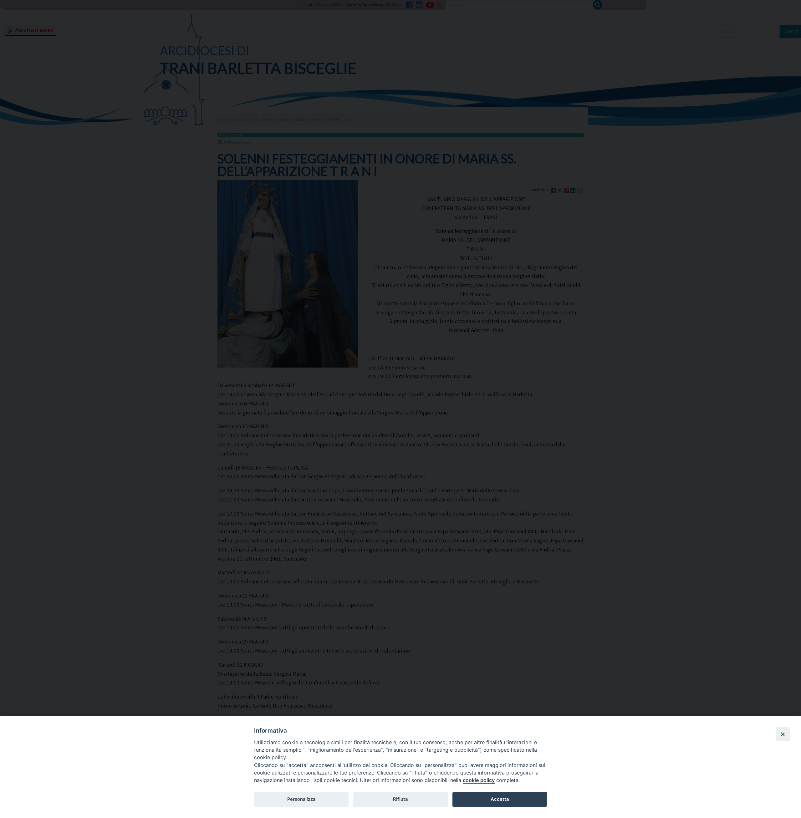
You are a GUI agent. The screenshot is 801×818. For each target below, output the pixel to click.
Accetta (500, 799)
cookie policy (479, 780)
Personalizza (301, 799)
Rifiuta (400, 799)
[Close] (783, 734)
